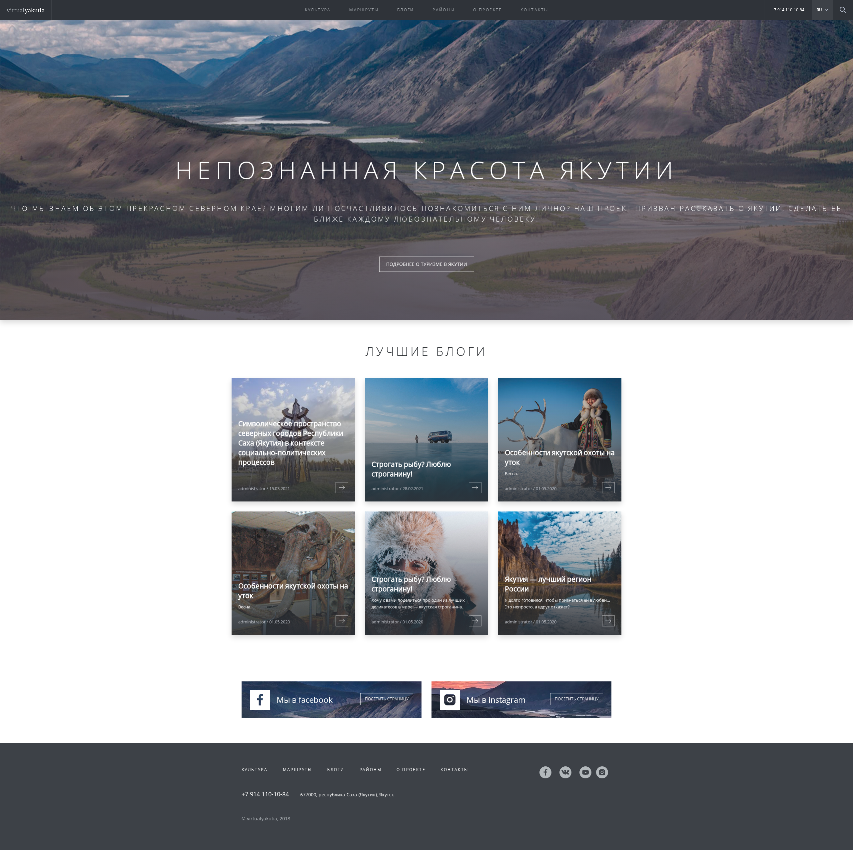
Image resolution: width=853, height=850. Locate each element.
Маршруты (364, 10)
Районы (443, 10)
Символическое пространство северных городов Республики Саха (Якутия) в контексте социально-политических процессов (290, 443)
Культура (318, 10)
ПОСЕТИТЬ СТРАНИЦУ (387, 699)
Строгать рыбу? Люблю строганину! (411, 468)
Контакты (534, 10)
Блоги (405, 10)
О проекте (487, 10)
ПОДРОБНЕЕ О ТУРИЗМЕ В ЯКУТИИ (426, 264)
